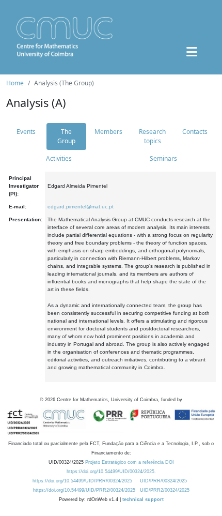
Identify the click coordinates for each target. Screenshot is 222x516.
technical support (143, 499)
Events (26, 131)
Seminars (163, 158)
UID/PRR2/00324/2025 (164, 490)
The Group (66, 136)
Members (108, 131)
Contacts (195, 131)
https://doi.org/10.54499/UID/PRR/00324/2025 (82, 480)
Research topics (152, 136)
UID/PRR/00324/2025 (163, 480)
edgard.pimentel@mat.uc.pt (80, 206)
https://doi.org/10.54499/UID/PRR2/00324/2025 (84, 490)
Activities (59, 158)
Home (15, 83)
